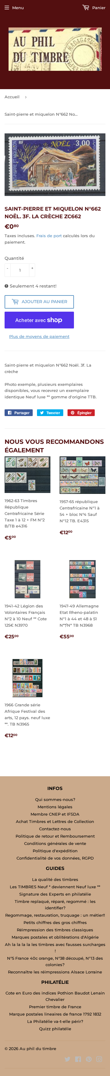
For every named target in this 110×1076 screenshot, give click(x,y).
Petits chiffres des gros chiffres (55, 922)
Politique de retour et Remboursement (55, 836)
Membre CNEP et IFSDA (55, 814)
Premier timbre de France (55, 1006)
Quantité (14, 258)
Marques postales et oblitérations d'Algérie (55, 937)
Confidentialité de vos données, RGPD (55, 858)
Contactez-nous (55, 828)
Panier (98, 7)
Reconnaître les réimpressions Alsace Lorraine (55, 971)
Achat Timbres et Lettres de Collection (55, 821)
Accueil (12, 96)
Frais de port (49, 235)
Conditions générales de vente (55, 843)
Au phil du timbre (38, 1048)
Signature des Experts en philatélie (55, 894)
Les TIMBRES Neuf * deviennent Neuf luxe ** (55, 886)
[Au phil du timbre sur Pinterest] (89, 1060)
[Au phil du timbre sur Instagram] (99, 1060)
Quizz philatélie (55, 1028)
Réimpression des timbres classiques (55, 929)
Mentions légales (55, 806)
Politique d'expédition (55, 850)
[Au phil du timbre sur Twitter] (67, 1060)
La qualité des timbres (55, 879)
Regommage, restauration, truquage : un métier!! (55, 915)
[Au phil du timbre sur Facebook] (78, 1060)
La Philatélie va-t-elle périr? (55, 1021)
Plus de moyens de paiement (39, 336)
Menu (18, 7)
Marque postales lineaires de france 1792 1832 (55, 1014)
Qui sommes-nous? (55, 799)
